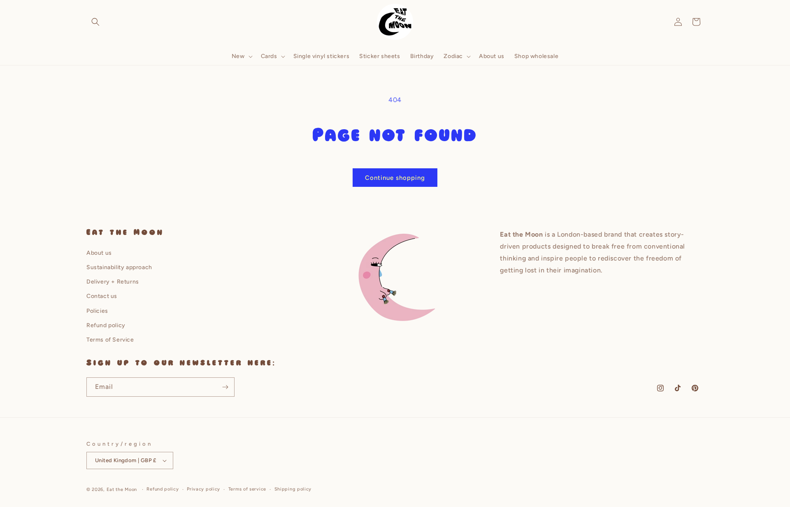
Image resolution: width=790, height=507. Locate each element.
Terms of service (247, 489)
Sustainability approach (119, 267)
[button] (95, 22)
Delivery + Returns (112, 281)
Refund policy (105, 325)
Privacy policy (203, 489)
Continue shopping (395, 177)
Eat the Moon (122, 489)
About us (99, 252)
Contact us (101, 296)
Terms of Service (110, 339)
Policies (97, 310)
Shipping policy (293, 489)
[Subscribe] (225, 387)
